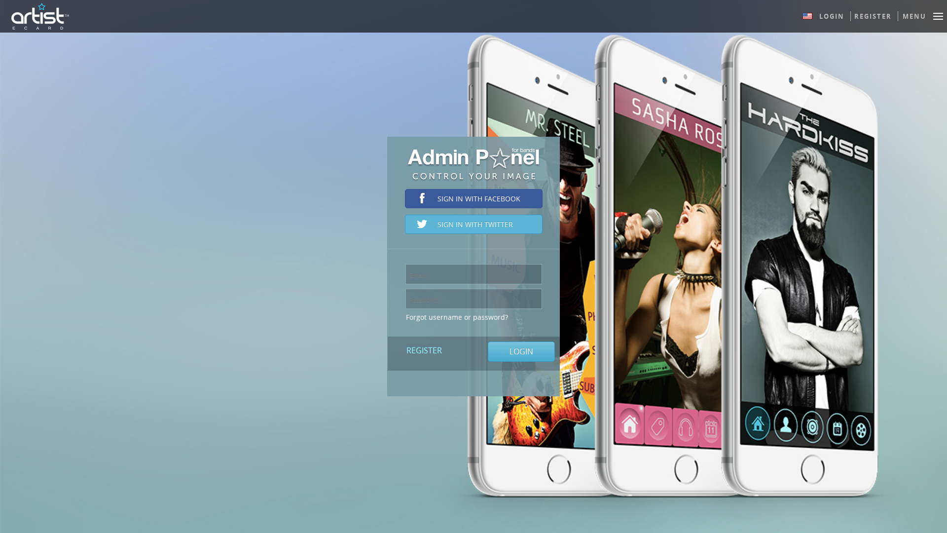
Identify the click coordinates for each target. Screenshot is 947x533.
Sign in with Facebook (478, 198)
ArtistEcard (40, 16)
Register (873, 16)
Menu (914, 16)
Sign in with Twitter (475, 224)
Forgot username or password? (457, 317)
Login (831, 16)
